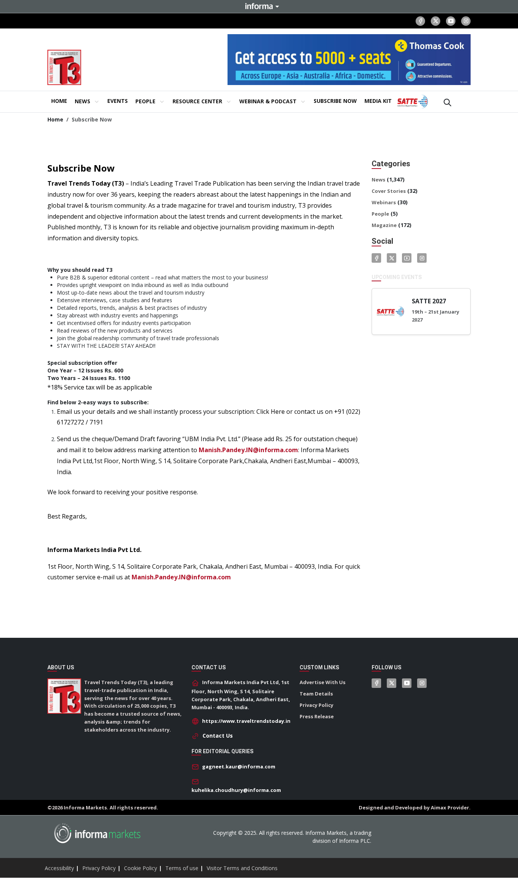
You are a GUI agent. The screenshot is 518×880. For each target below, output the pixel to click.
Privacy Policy (316, 705)
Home (55, 119)
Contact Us (217, 735)
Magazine (384, 225)
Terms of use (181, 868)
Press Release (317, 716)
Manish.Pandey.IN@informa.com (248, 450)
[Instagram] (466, 21)
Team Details (316, 693)
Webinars (384, 202)
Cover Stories (389, 191)
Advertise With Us (322, 682)
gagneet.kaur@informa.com (238, 766)
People (380, 213)
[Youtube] (450, 21)
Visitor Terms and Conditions (242, 868)
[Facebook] (420, 21)
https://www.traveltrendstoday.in (246, 721)
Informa (259, 6)
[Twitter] (391, 258)
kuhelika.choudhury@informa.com (236, 790)
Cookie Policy (140, 868)
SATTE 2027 (429, 301)
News (378, 179)
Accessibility (59, 868)
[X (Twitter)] (435, 21)
